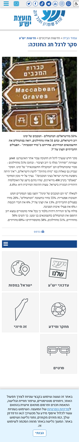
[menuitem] (58, 271)
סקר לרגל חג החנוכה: (52, 45)
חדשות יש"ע (27, 38)
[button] (6, 3)
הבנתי (39, 433)
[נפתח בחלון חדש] (68, 3)
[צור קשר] (16, 4)
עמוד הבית (70, 38)
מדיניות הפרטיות (58, 409)
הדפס (37, 232)
